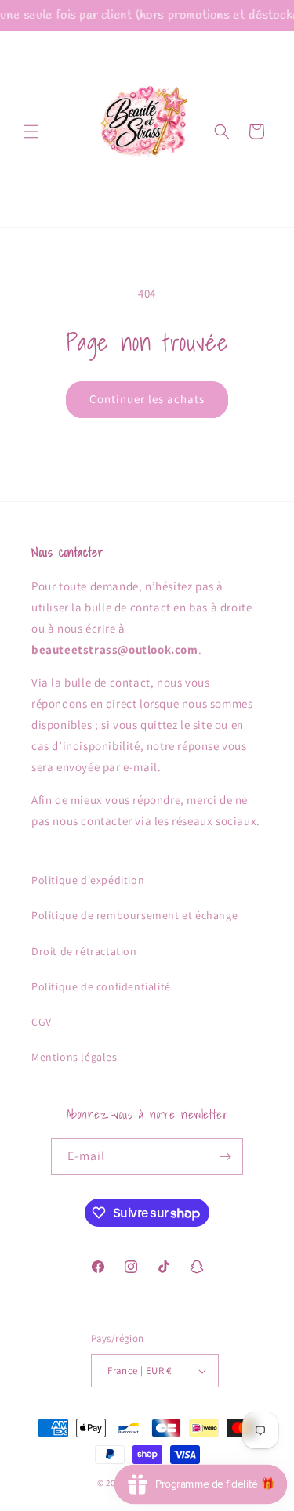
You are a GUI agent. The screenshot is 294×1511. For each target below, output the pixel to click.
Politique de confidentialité (101, 986)
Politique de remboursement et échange (134, 915)
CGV (41, 1022)
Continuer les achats (147, 398)
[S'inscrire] (225, 1156)
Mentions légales (74, 1057)
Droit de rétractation (84, 951)
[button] (31, 131)
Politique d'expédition (87, 880)
